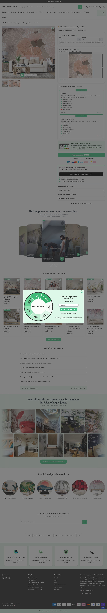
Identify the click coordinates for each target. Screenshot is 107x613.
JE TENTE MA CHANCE (68, 309)
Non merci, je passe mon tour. (68, 313)
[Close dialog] (82, 291)
